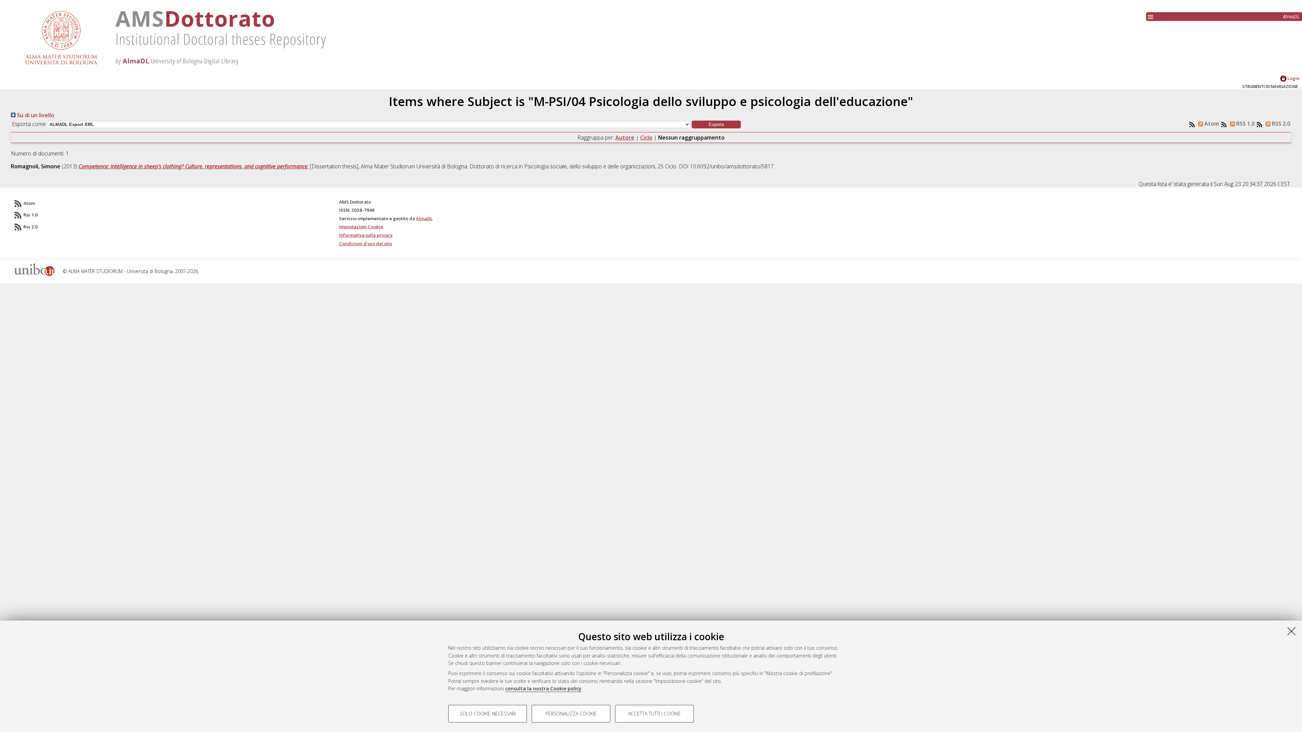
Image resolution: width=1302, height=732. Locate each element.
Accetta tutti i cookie (654, 713)
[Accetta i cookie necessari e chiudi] (1291, 631)
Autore (624, 137)
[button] (716, 124)
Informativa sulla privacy (366, 235)
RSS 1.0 (1245, 123)
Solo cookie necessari (488, 713)
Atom (1211, 123)
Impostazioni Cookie (361, 227)
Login (1293, 78)
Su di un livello (35, 115)
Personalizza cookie (571, 713)
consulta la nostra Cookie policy (543, 688)
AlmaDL (1291, 16)
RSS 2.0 (1280, 123)
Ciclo (646, 137)
